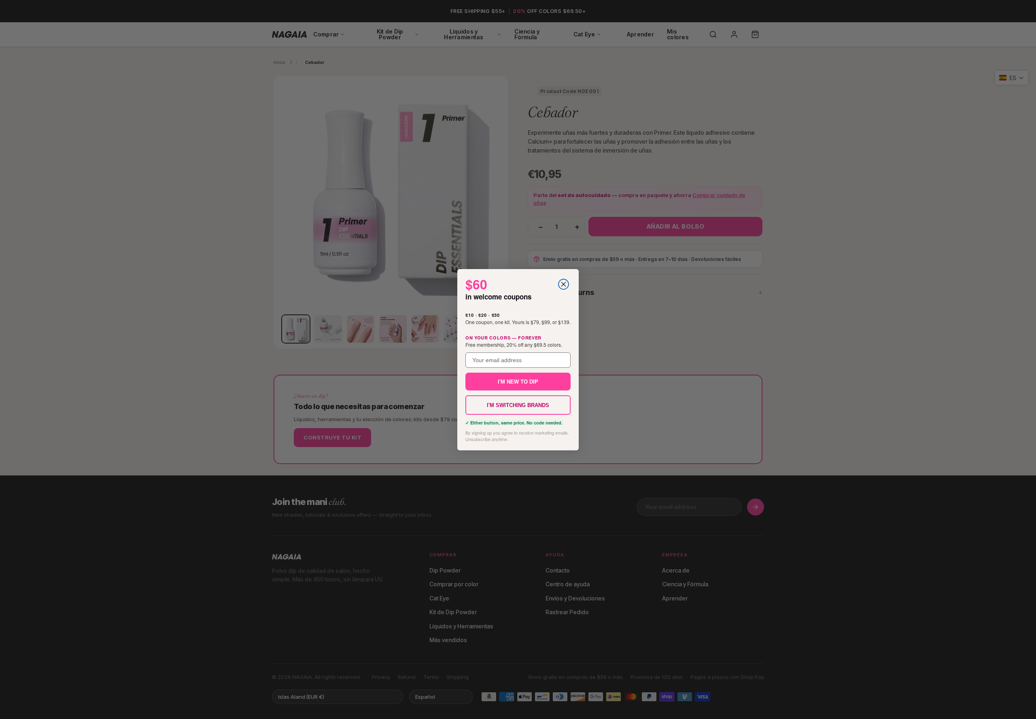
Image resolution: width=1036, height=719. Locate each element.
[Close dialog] (563, 284)
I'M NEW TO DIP (518, 381)
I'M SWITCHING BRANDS (518, 405)
